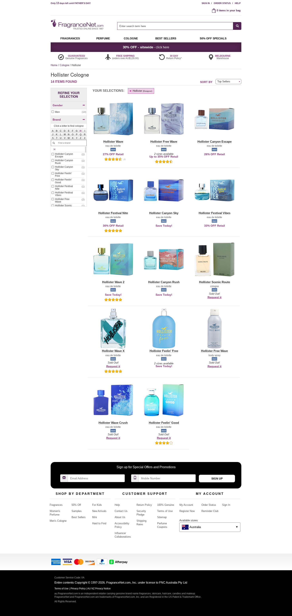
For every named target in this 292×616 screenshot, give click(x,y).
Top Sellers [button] (223, 81)
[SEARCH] (237, 26)
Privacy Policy (78, 588)
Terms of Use (165, 511)
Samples (77, 511)
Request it (214, 297)
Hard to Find (99, 523)
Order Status (222, 3)
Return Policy (144, 504)
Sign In (206, 3)
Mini (94, 517)
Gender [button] (58, 105)
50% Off (76, 504)
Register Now (187, 511)
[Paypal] (102, 561)
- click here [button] (146, 47)
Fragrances (56, 504)
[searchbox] (175, 26)
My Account (186, 504)
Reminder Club (209, 511)
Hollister (142, 90)
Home (54, 65)
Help (238, 3)
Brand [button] (57, 119)
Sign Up (217, 478)
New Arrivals (99, 511)
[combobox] (179, 26)
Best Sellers (79, 517)
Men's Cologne (58, 520)
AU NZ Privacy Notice (99, 588)
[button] (81, 131)
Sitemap (162, 517)
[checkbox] (69, 112)
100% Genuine (165, 504)
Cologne (65, 65)
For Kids (97, 504)
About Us (120, 517)
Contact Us (121, 511)
